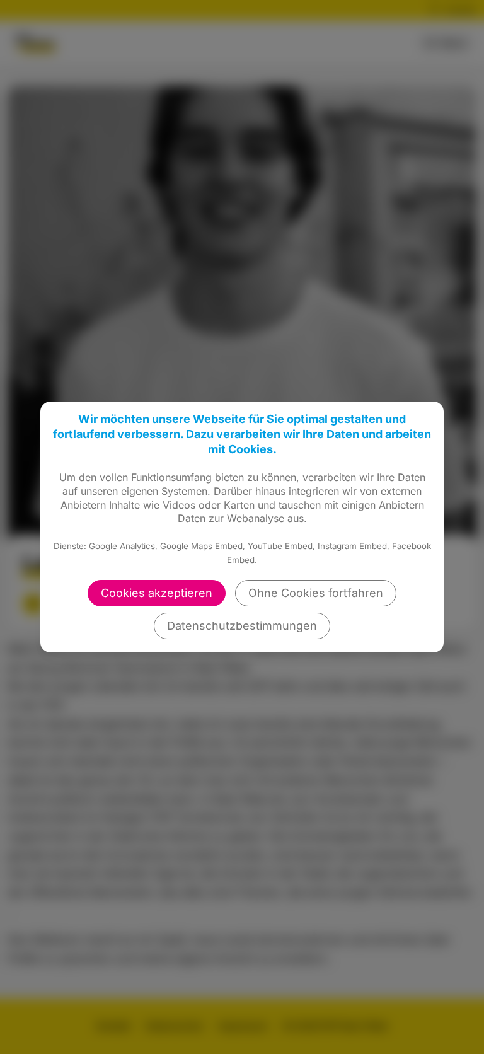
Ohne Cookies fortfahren (315, 592)
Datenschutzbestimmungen (242, 625)
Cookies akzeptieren (156, 592)
